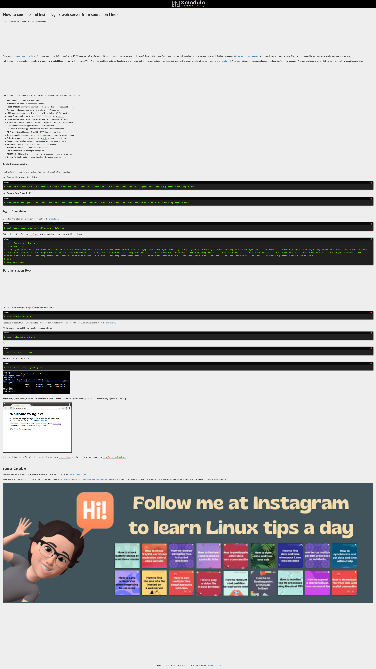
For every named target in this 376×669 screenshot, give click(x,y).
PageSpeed (226, 61)
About (175, 665)
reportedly (25, 56)
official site (53, 219)
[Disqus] (188, 635)
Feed (194, 665)
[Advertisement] (62, 38)
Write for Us (185, 665)
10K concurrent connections (246, 56)
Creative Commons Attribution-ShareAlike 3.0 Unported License (86, 479)
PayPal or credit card (77, 474)
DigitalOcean (215, 665)
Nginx (16, 56)
